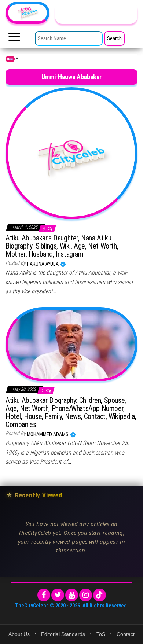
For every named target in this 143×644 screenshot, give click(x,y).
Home (10, 59)
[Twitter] (57, 595)
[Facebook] (43, 595)
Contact (126, 634)
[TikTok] (99, 595)
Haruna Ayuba (43, 264)
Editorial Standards (63, 634)
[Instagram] (85, 595)
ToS (100, 634)
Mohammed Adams (48, 434)
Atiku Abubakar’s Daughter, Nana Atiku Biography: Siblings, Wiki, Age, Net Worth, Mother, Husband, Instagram (62, 245)
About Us (19, 634)
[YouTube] (71, 595)
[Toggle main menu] (14, 39)
